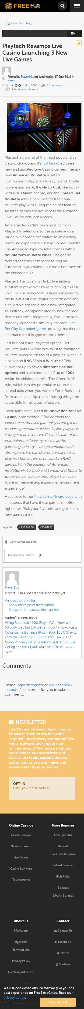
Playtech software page (54, 496)
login (21, 685)
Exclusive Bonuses (63, 854)
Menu (73, 2)
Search (62, 3)
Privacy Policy (21, 961)
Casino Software (21, 868)
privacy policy (14, 998)
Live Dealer (21, 857)
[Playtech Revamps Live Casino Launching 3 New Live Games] (44, 127)
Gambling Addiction (21, 972)
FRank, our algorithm (21, 932)
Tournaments (21, 879)
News (11, 80)
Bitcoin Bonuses (63, 895)
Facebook (64, 942)
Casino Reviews (21, 835)
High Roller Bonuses (63, 878)
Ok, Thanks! (58, 1002)
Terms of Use (21, 950)
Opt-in (19, 784)
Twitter (64, 953)
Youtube (64, 964)
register (37, 685)
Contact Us (64, 930)
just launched (53, 163)
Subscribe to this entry (24, 89)
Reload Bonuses (63, 865)
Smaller (19, 85)
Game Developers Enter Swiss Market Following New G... (26, 541)
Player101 (27, 76)
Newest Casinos (21, 846)
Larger (16, 85)
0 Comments (54, 85)
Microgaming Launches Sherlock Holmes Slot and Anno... (25, 555)
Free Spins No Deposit (63, 837)
